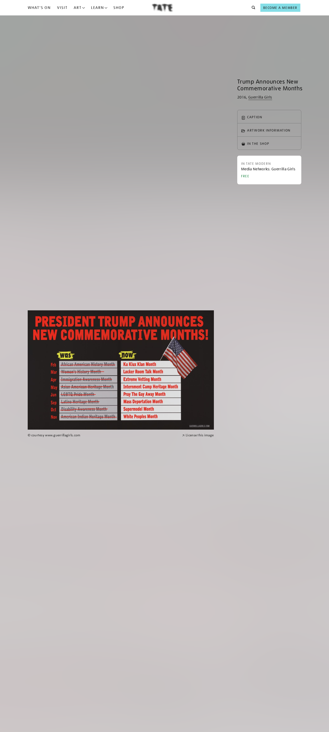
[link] (103, 435)
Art (78, 7)
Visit (62, 7)
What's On (39, 7)
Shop (118, 7)
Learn (97, 7)
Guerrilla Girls (260, 97)
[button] (252, 8)
